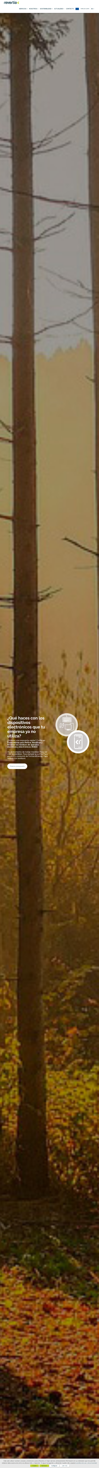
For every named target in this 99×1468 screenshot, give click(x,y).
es (92, 9)
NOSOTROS (33, 9)
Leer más (64, 1465)
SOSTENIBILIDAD (46, 9)
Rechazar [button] (44, 1465)
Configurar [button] (54, 1465)
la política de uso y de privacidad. (86, 1463)
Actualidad (58, 9)
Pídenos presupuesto (17, 766)
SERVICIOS (22, 9)
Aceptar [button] (34, 1465)
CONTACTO (70, 9)
